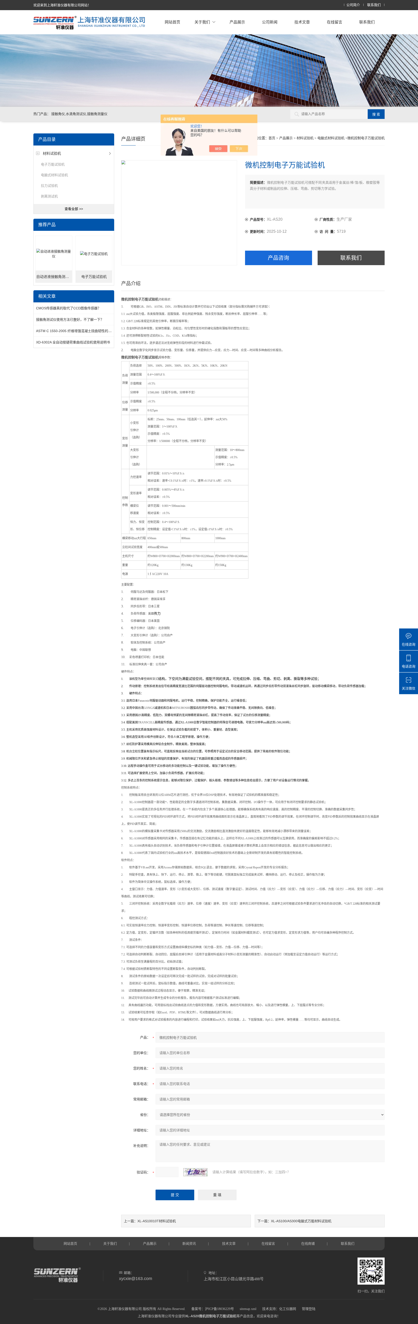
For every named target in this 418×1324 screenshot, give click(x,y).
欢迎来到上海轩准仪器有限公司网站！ (62, 5)
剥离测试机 (49, 196)
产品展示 (237, 22)
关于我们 (202, 22)
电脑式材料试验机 (54, 175)
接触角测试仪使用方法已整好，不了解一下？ (70, 319)
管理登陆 (308, 1309)
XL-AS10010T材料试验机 (156, 1221)
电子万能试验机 (53, 164)
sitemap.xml (248, 1309)
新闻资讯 (189, 1243)
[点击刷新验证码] (195, 1172)
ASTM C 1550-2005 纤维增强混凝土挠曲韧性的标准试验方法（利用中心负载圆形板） (101, 331)
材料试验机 (52, 153)
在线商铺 (308, 1243)
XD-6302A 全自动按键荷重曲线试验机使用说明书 (73, 342)
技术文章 (302, 22)
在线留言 (334, 22)
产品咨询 (278, 258)
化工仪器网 (287, 1309)
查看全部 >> (74, 209)
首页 (272, 138)
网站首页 (172, 22)
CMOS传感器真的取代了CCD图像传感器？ (68, 308)
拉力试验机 (49, 186)
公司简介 (353, 5)
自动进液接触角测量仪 (54, 277)
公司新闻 (269, 22)
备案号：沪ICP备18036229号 (212, 1309)
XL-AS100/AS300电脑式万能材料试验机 (301, 1221)
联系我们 (374, 5)
